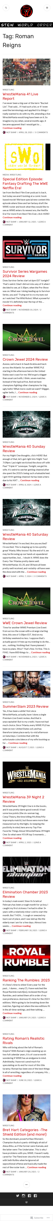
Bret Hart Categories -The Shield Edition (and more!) (25, 1132)
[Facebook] (29, 1195)
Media (6, 175)
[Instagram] (23, 1195)
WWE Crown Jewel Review (25, 623)
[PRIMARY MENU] (47, 7)
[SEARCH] (6, 7)
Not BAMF (11, 132)
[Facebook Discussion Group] (35, 1195)
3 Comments (41, 132)
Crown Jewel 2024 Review (25, 359)
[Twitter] (17, 1195)
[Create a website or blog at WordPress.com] (26, 1202)
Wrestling (8, 90)
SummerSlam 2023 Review (26, 706)
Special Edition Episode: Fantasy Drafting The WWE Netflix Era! (25, 183)
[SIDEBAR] (26, 1184)
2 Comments (40, 576)
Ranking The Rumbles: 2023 (26, 980)
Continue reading (12, 127)
